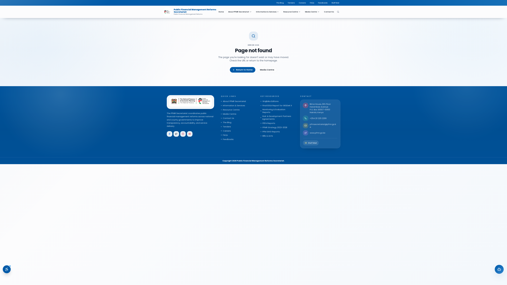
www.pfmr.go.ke (317, 132)
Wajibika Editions (270, 101)
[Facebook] (169, 134)
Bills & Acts (267, 135)
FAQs (312, 3)
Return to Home (244, 69)
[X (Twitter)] (176, 134)
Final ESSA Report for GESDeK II (277, 105)
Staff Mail (335, 3)
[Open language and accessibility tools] (6, 269)
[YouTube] (190, 134)
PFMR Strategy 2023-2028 (274, 127)
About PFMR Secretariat (238, 12)
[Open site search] (338, 12)
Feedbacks (323, 3)
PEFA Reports (268, 123)
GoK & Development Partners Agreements (276, 117)
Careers (302, 3)
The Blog (280, 3)
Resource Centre (290, 12)
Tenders (291, 3)
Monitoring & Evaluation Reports (273, 111)
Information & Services (266, 12)
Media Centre (311, 12)
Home (221, 12)
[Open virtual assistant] (499, 269)
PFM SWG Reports (271, 131)
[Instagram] (183, 134)
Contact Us (329, 12)
